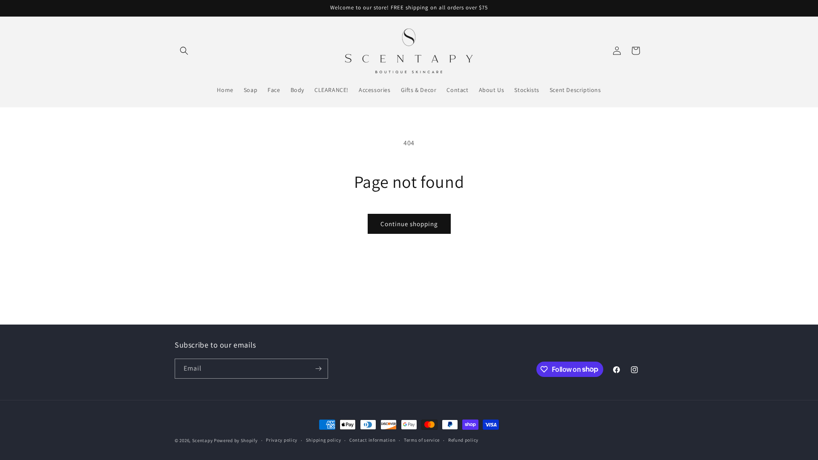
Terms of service (422, 440)
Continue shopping (409, 224)
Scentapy (202, 440)
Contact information (372, 440)
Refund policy (463, 440)
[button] (184, 50)
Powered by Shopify (236, 440)
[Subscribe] (318, 369)
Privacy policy (281, 440)
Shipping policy (323, 440)
